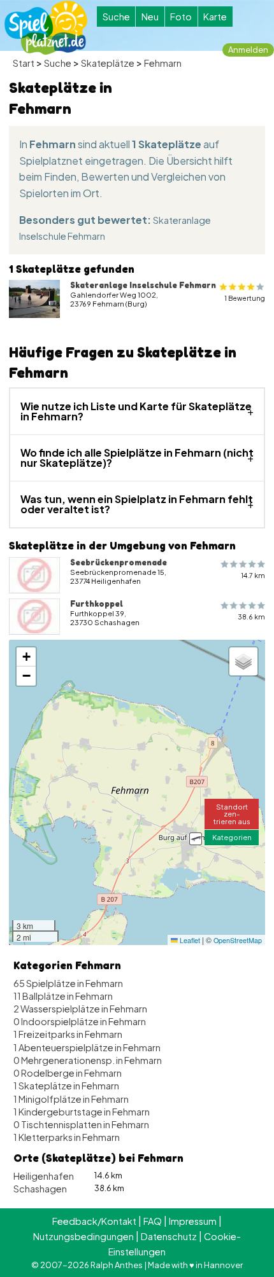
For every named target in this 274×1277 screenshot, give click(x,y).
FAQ (152, 1221)
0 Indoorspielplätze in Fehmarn (79, 1021)
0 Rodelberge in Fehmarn (67, 1073)
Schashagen (40, 1188)
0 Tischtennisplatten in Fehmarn (81, 1124)
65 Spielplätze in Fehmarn (68, 983)
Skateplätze (107, 63)
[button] (195, 838)
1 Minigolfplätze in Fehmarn (71, 1099)
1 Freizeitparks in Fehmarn (67, 1034)
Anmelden (248, 50)
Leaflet (189, 940)
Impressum (193, 1221)
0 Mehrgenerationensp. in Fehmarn (87, 1060)
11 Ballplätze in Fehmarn (63, 996)
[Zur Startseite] (45, 28)
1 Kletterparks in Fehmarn (66, 1137)
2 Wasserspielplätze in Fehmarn (80, 1008)
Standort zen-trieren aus (231, 813)
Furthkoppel (96, 603)
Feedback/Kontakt (94, 1221)
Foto (181, 16)
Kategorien (232, 836)
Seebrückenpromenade (118, 562)
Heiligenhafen (43, 1176)
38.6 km (251, 616)
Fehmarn (163, 63)
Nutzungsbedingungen (83, 1236)
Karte (215, 16)
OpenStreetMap (237, 940)
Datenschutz (169, 1236)
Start (23, 63)
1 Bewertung (244, 298)
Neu (150, 16)
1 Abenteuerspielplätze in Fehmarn (87, 1047)
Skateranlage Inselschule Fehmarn (143, 285)
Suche (116, 16)
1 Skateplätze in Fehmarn (66, 1085)
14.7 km (253, 575)
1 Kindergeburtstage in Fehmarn (81, 1111)
